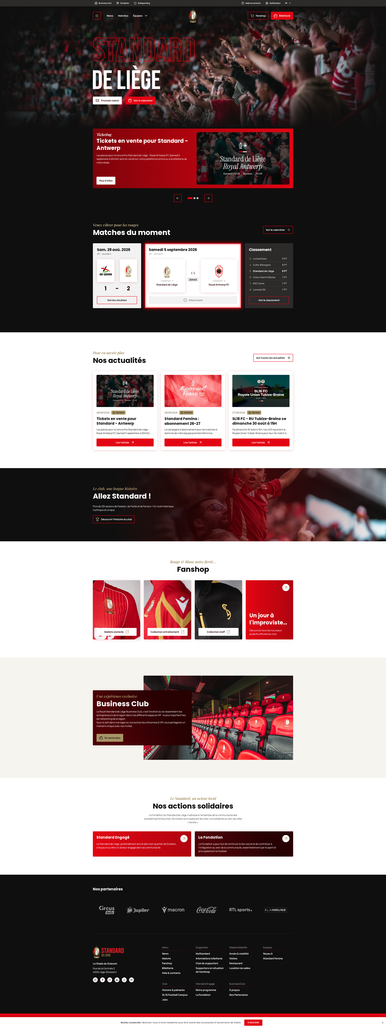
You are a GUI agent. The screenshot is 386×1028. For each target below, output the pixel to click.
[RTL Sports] (240, 910)
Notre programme (206, 990)
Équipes (137, 15)
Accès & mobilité (239, 953)
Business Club (105, 3)
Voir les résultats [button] (117, 300)
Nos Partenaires (238, 994)
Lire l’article (122, 442)
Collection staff (216, 632)
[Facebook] (102, 979)
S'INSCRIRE (253, 1022)
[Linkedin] (117, 979)
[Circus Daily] (107, 910)
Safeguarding (144, 3)
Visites (233, 958)
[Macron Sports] (172, 910)
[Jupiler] (138, 910)
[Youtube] (131, 979)
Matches (123, 15)
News (110, 15)
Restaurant (236, 963)
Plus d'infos (106, 180)
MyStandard (275, 3)
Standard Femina (273, 958)
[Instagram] (95, 979)
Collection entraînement (164, 632)
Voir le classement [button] (269, 300)
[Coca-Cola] (206, 910)
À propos (234, 990)
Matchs (166, 958)
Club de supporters (207, 963)
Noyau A (268, 953)
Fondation (124, 3)
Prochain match (110, 100)
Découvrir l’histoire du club (116, 519)
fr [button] (286, 3)
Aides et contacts (253, 3)
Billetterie (284, 15)
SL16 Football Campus (175, 994)
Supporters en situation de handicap (210, 969)
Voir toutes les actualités (270, 357)
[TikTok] (124, 979)
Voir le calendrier (143, 100)
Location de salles (239, 968)
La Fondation (203, 994)
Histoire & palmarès (173, 990)
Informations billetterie (209, 958)
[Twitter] (109, 979)
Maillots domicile (114, 632)
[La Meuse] (275, 910)
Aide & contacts (171, 973)
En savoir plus (112, 737)
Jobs (165, 999)
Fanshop (261, 15)
